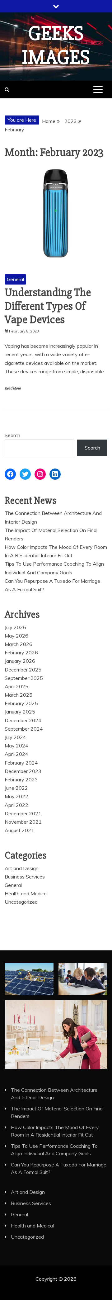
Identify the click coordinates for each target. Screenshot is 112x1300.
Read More (13, 388)
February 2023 (21, 779)
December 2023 (23, 771)
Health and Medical (26, 893)
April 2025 (16, 686)
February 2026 (21, 652)
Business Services (25, 877)
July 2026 (15, 627)
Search (12, 435)
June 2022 (16, 788)
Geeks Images (56, 45)
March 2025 (18, 695)
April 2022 (16, 805)
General (15, 279)
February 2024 (21, 763)
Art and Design (22, 868)
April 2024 (16, 754)
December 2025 (23, 669)
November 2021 (23, 822)
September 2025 (24, 678)
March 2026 (18, 644)
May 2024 (16, 745)
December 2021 (23, 813)
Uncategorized (21, 902)
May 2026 (16, 636)
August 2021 (19, 830)
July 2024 (15, 737)
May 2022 (16, 796)
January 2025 (20, 712)
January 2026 (20, 661)
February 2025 (21, 703)
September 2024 (24, 729)
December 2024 (23, 720)
